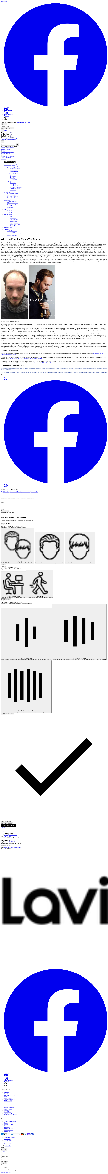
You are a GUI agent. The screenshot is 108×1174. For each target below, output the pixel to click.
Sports (11, 175)
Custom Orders (8, 192)
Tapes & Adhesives (12, 201)
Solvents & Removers (12, 203)
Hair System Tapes (8, 1128)
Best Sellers (13, 183)
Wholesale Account (12, 231)
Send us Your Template (13, 198)
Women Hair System (9, 1124)
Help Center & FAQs (9, 1095)
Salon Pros (6, 229)
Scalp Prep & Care (11, 204)
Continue (3, 564)
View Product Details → (6, 823)
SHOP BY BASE (11, 167)
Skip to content (4, 1)
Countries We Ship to (9, 1099)
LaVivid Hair (8, 1146)
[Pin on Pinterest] (6, 487)
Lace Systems (13, 170)
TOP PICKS (10, 181)
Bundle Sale (10, 210)
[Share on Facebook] (55, 483)
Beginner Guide (14, 219)
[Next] (5, 124)
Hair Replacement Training (13, 233)
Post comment (4, 510)
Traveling (12, 178)
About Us (6, 1092)
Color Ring (10, 207)
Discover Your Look (6, 1172)
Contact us (6, 1093)
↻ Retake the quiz (5, 828)
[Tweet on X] (5, 379)
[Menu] (2, 130)
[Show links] (16, 165)
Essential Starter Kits (12, 235)
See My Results (10, 713)
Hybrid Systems (14, 171)
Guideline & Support (12, 221)
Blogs (5, 1096)
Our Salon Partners (11, 232)
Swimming (13, 176)
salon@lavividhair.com (11, 842)
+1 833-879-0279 (7, 836)
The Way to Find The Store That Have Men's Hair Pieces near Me (25, 358)
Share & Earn (7, 1112)
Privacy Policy (7, 1139)
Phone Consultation (15, 224)
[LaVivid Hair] (7, 137)
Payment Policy (8, 1141)
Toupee (6, 1123)
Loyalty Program (8, 1109)
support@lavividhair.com (10, 835)
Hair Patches (13, 190)
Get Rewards (7, 1110)
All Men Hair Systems (9, 165)
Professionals (13, 179)
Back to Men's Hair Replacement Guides (20, 492)
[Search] (17, 144)
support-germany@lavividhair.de (12, 847)
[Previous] (2, 124)
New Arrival (13, 184)
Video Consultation (15, 223)
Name (2, 500)
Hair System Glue (8, 1130)
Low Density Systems (15, 185)
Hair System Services (12, 196)
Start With (9, 216)
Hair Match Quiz (8, 227)
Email (2, 502)
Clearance (9, 212)
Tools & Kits (10, 205)
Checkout (3, 1151)
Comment (3, 509)
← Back (3, 599)
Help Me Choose (8, 214)
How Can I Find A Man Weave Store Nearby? (45, 362)
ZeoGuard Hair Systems (16, 187)
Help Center (13, 218)
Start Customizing (11, 195)
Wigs (5, 1125)
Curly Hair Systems (15, 188)
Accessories (7, 200)
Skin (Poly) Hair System (10, 1121)
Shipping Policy (8, 1140)
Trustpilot (3, 831)
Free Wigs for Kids (8, 1113)
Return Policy (7, 1143)
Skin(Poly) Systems (15, 168)
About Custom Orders (12, 193)
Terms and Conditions (9, 1137)
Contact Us (13, 226)
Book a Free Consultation (8, 825)
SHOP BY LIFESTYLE (13, 173)
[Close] (2, 141)
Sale (5, 209)
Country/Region (5, 126)
